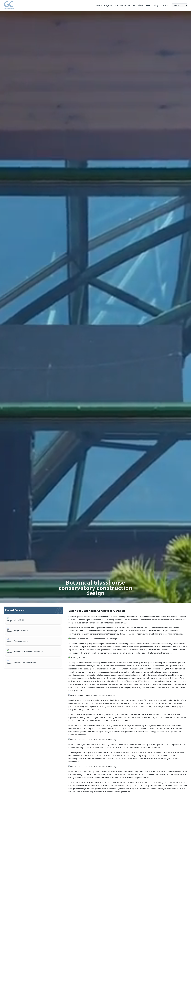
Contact (165, 5)
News (148, 5)
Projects (108, 5)
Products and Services (125, 5)
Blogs (156, 5)
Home (99, 5)
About (141, 5)
